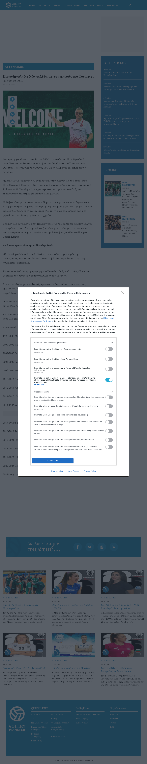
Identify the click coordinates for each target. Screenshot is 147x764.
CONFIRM (53, 461)
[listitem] (73, 342)
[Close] (123, 293)
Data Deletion (57, 471)
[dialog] (73, 382)
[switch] (109, 349)
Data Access (73, 471)
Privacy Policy (90, 471)
